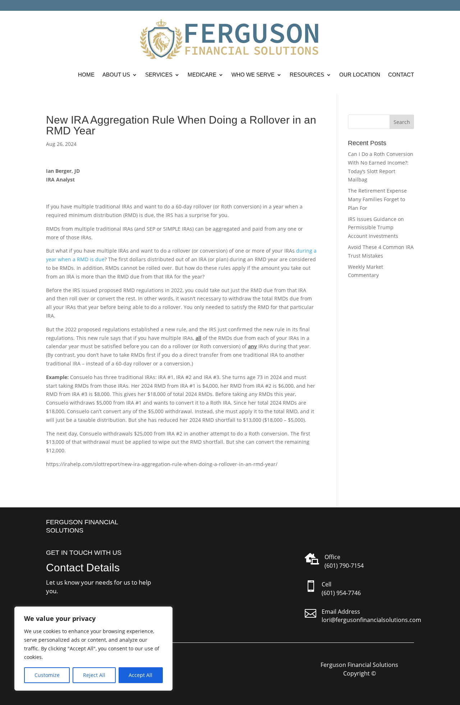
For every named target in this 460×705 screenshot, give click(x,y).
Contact (401, 75)
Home (86, 75)
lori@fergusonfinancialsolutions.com (371, 620)
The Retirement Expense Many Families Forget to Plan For (377, 199)
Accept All (140, 675)
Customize (47, 675)
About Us (116, 75)
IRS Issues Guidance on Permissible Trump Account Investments (376, 228)
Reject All (94, 675)
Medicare (202, 75)
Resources (307, 75)
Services (158, 75)
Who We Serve (253, 75)
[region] (93, 649)
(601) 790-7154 (344, 566)
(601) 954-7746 (341, 593)
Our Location (359, 75)
